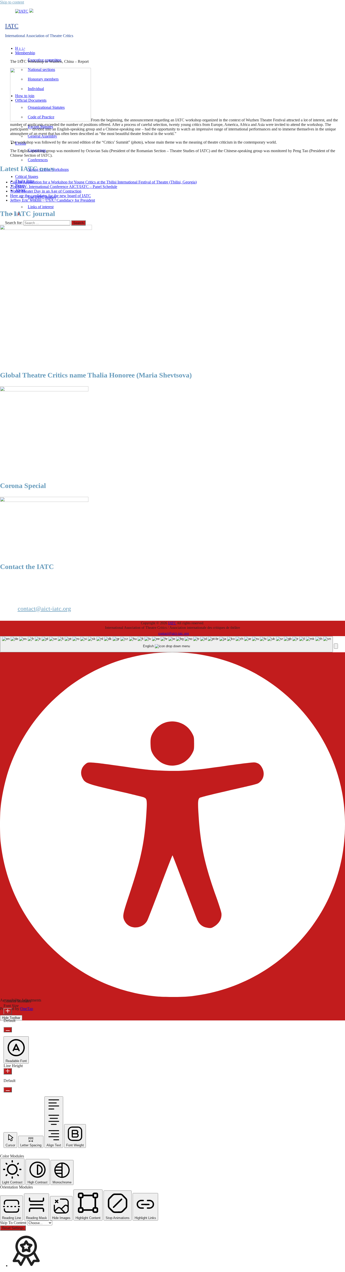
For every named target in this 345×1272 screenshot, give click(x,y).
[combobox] (166, 644)
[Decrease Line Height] (8, 1089)
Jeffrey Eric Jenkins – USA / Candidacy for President (52, 200)
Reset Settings (13, 1228)
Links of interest (41, 207)
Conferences (38, 160)
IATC (11, 26)
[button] (336, 646)
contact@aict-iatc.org (44, 608)
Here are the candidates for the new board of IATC (50, 196)
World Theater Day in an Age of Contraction (45, 191)
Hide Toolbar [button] (11, 1018)
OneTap (26, 1009)
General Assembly (42, 136)
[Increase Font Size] (8, 1011)
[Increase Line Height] (8, 1071)
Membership (25, 53)
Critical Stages (26, 176)
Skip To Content (13, 1223)
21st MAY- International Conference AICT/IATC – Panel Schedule (63, 186)
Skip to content (12, 2)
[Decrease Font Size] (8, 1029)
